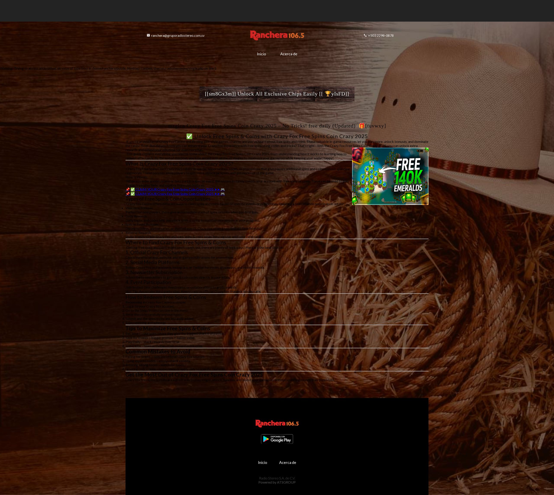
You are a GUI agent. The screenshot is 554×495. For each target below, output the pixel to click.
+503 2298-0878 (381, 35)
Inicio (261, 54)
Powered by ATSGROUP (277, 482)
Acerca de (288, 54)
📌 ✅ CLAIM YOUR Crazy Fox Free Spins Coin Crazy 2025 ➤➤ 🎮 (175, 189)
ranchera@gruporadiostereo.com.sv (178, 35)
